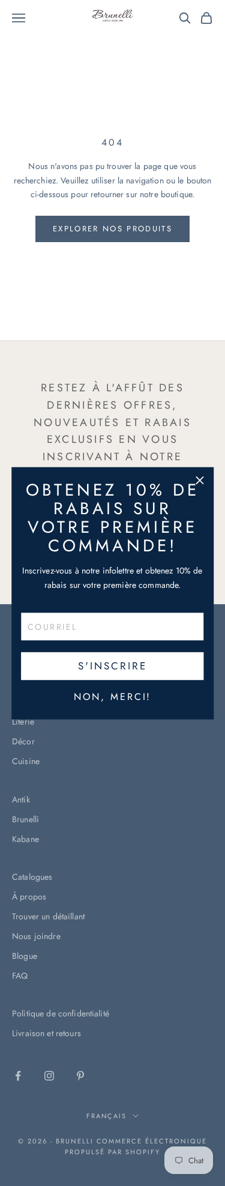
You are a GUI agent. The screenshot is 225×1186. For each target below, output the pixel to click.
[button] (200, 480)
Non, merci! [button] (113, 696)
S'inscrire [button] (113, 666)
